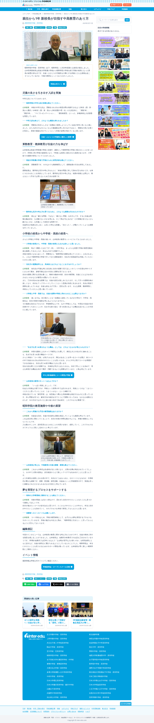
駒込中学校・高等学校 (55, 647)
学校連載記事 (56, 9)
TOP (24, 708)
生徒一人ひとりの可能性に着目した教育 (56, 137)
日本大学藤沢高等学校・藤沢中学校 (60, 685)
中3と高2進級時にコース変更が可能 (56, 375)
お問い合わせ (71, 711)
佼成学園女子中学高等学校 (99, 643)
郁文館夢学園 (94, 634)
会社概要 (25, 711)
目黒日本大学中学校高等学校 (100, 693)
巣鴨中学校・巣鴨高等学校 (57, 664)
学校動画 (125, 9)
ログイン (128, 5)
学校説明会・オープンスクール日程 (56, 567)
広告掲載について (36, 711)
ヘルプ (87, 711)
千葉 (55, 27)
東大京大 (84, 9)
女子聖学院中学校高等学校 (99, 659)
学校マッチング (117, 5)
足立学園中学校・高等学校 (57, 634)
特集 (70, 9)
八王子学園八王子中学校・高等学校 (102, 689)
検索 (127, 20)
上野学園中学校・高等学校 (57, 638)
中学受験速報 (96, 708)
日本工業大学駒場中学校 (98, 676)
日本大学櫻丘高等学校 (55, 680)
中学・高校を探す (43, 9)
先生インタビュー (40, 27)
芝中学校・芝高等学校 (55, 651)
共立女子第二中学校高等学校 (58, 643)
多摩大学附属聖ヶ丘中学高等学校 (59, 672)
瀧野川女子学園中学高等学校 (100, 668)
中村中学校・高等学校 (55, 676)
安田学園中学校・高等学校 (99, 697)
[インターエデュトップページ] (34, 636)
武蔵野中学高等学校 (54, 693)
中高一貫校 (29, 27)
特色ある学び (62, 27)
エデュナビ (97, 9)
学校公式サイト (56, 84)
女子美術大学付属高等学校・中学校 (60, 659)
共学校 (49, 27)
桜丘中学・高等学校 (96, 647)
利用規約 (46, 711)
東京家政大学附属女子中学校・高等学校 (104, 672)
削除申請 (81, 711)
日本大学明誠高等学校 (97, 685)
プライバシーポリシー (58, 711)
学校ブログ (111, 9)
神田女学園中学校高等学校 (99, 638)
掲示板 (30, 9)
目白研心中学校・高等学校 (57, 697)
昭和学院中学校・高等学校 (34, 23)
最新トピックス (85, 708)
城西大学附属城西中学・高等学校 (101, 655)
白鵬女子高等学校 (53, 689)
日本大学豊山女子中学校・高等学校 (102, 680)
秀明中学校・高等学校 (97, 651)
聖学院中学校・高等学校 (98, 664)
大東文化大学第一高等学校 (57, 668)
